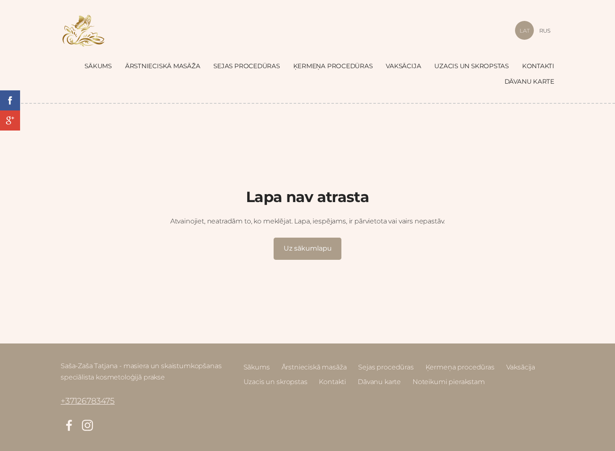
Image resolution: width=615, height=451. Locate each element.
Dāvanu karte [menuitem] (529, 81)
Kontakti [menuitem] (538, 66)
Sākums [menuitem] (98, 66)
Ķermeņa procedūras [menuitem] (333, 66)
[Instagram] (87, 425)
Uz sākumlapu (308, 248)
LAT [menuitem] (525, 30)
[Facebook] (69, 425)
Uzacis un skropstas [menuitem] (471, 66)
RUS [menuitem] (545, 30)
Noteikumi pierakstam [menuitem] (449, 382)
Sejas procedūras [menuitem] (246, 66)
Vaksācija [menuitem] (403, 66)
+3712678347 (85, 401)
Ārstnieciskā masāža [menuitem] (162, 66)
